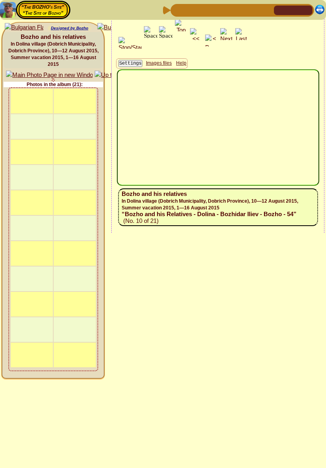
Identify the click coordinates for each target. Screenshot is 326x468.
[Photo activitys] (241, 9)
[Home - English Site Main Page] (293, 9)
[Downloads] (254, 9)
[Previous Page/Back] (177, 9)
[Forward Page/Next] (190, 9)
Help (181, 63)
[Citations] (216, 9)
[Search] (267, 9)
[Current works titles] (228, 9)
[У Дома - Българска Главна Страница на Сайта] (306, 9)
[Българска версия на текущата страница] (24, 27)
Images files (159, 63)
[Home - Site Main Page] (280, 9)
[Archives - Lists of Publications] (203, 9)
